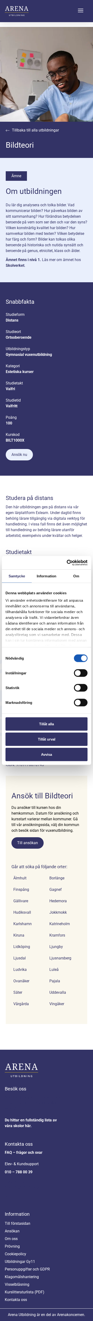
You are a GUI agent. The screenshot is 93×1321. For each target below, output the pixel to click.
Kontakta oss (19, 1144)
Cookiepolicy (15, 1254)
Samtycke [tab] (17, 576)
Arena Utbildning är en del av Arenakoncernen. (46, 1314)
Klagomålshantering (22, 1277)
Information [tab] (46, 576)
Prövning (12, 1246)
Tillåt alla (46, 724)
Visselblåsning (17, 1284)
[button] (80, 11)
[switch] (81, 673)
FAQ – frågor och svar (23, 1152)
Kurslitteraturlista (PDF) (24, 1292)
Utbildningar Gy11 (20, 1261)
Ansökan (12, 1231)
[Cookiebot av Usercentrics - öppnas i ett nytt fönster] (67, 563)
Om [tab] (76, 576)
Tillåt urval (46, 739)
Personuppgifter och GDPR (27, 1269)
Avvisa (46, 754)
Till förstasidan (17, 1223)
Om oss (11, 1238)
